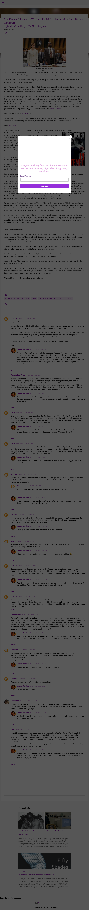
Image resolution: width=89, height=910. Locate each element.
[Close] (70, 137)
